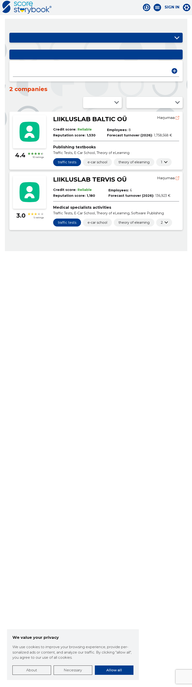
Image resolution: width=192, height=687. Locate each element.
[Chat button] (146, 7)
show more (161, 162)
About (31, 670)
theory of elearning (134, 162)
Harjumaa (166, 117)
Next (174, 71)
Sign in (172, 7)
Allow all (114, 670)
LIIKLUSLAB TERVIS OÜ (90, 179)
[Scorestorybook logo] (27, 7)
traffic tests (67, 162)
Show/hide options (176, 38)
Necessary (73, 670)
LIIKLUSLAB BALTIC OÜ (90, 119)
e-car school (97, 162)
